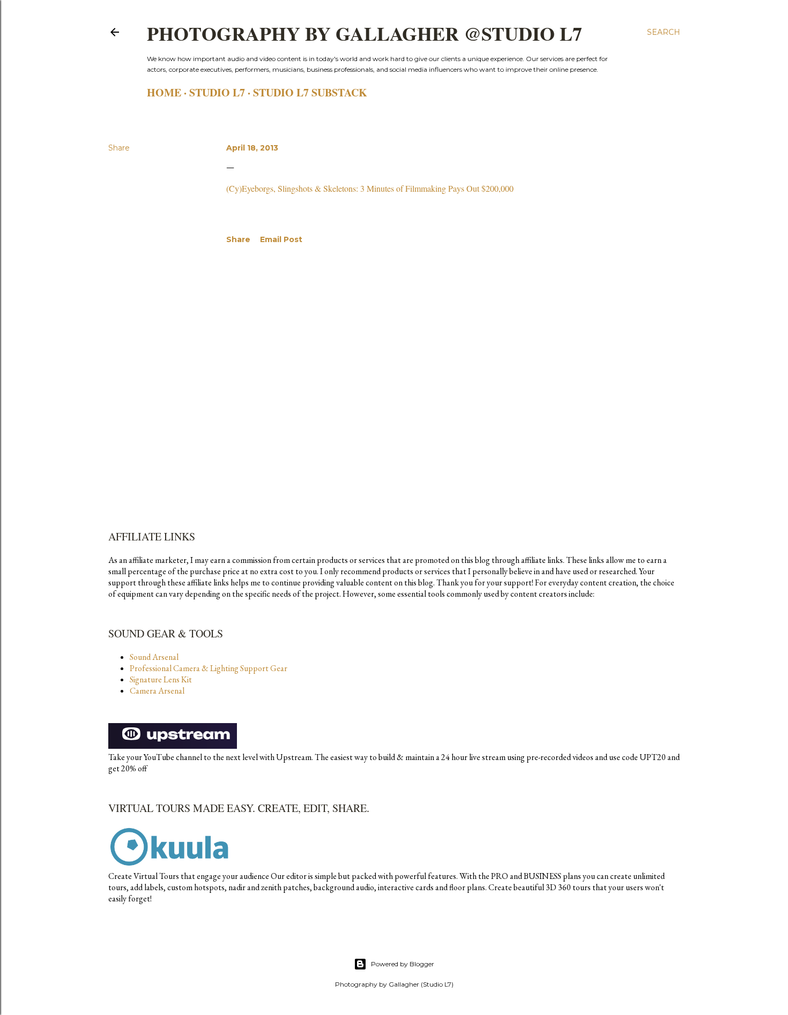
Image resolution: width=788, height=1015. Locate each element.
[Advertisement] (448, 350)
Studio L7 (217, 92)
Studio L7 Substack (310, 92)
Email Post (281, 239)
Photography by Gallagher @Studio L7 (364, 33)
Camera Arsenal (157, 690)
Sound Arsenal (154, 657)
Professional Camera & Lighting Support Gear (208, 668)
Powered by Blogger (402, 964)
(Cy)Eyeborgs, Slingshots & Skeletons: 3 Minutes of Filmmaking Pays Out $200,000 (370, 188)
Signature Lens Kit (161, 679)
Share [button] (119, 148)
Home (164, 92)
